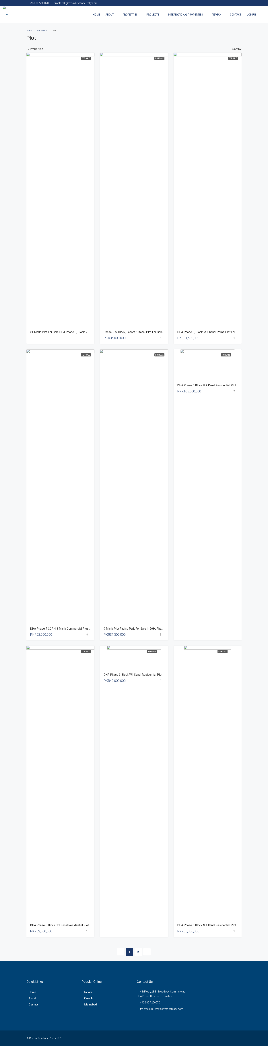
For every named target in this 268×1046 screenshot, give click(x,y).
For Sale (86, 58)
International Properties (185, 14)
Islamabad (90, 1004)
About (110, 14)
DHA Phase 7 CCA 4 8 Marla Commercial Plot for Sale (64, 628)
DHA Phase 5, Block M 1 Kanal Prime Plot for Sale (209, 332)
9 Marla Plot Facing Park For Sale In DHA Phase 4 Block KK (141, 628)
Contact (235, 14)
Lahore (88, 992)
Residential (42, 30)
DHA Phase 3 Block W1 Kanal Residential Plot (133, 674)
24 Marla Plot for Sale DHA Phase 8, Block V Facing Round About (71, 332)
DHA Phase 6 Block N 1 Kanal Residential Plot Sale (209, 925)
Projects (152, 14)
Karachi (88, 998)
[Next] (147, 951)
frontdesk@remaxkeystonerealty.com (161, 1008)
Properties (130, 14)
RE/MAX (216, 14)
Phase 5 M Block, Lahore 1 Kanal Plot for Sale (133, 332)
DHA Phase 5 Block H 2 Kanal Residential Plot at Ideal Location (217, 385)
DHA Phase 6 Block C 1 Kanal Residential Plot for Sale (65, 925)
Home (96, 14)
